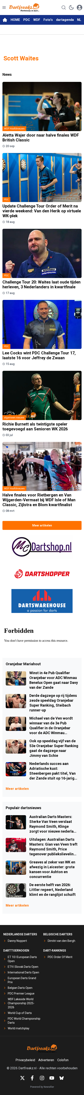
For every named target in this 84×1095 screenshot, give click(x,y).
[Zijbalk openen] (4, 7)
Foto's (48, 20)
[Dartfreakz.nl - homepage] (24, 7)
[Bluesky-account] (61, 1078)
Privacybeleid (25, 1060)
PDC (26, 20)
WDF (36, 20)
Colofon (63, 1060)
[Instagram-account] (42, 1078)
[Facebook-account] (32, 1078)
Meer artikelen (42, 525)
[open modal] (79, 7)
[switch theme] (71, 7)
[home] (4, 19)
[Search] (63, 7)
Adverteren (46, 1060)
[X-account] (22, 1078)
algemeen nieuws (14, 417)
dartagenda (65, 20)
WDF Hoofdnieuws (14, 128)
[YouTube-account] (51, 1078)
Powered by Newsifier (42, 1086)
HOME (15, 20)
